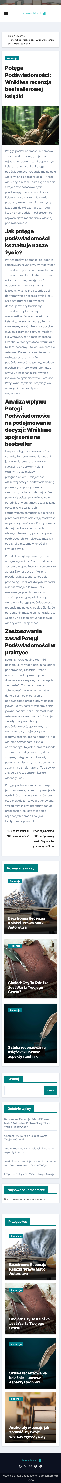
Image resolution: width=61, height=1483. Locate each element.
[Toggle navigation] (6, 13)
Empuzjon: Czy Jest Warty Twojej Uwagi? (29, 1174)
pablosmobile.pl (49, 1475)
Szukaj (13, 1079)
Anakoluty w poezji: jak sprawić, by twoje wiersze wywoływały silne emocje (30, 1163)
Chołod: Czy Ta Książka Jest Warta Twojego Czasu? (28, 987)
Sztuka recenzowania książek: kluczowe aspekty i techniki (27, 1052)
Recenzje (12, 58)
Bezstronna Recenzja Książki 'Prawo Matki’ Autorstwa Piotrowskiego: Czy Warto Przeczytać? (27, 927)
